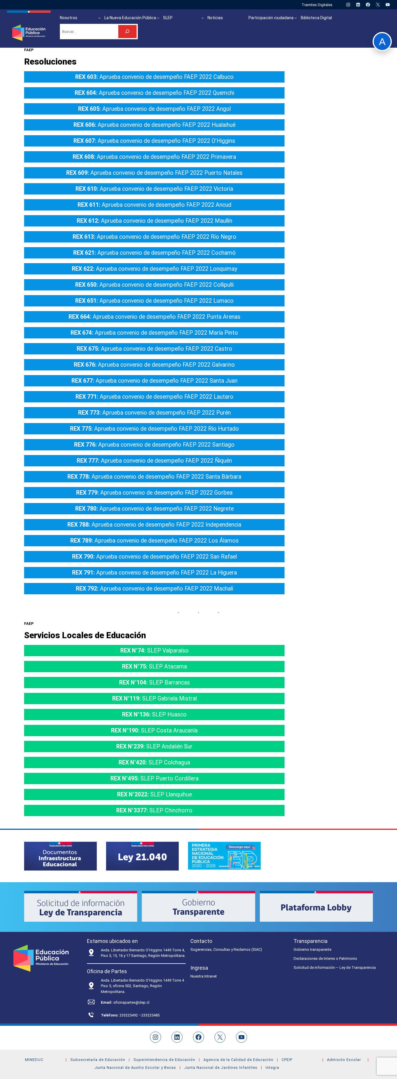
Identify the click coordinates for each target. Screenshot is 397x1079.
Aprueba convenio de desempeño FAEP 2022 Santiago (154, 444)
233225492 (129, 1015)
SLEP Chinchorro (154, 810)
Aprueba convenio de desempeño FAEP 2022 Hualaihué (154, 125)
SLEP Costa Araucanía (154, 730)
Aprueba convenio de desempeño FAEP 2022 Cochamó (154, 252)
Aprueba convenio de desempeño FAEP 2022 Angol (154, 109)
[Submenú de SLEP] (202, 18)
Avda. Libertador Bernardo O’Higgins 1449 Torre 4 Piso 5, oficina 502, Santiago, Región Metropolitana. (142, 986)
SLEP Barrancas (154, 682)
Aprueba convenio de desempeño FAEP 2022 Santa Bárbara (154, 476)
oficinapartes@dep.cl (131, 1002)
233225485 (150, 1015)
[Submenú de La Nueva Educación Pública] (158, 18)
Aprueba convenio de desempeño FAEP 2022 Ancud (154, 204)
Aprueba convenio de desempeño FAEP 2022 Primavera (154, 157)
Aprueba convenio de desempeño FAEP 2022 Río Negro (154, 236)
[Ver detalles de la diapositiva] (60, 856)
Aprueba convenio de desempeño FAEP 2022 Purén (154, 412)
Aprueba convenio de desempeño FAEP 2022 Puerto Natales (154, 173)
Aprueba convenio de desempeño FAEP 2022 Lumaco (154, 300)
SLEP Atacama (154, 666)
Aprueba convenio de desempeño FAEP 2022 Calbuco (154, 77)
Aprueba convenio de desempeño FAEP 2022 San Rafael (154, 556)
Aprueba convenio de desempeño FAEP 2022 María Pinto (154, 332)
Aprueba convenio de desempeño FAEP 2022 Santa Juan (154, 380)
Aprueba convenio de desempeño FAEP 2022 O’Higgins (154, 141)
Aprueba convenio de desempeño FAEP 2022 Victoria (154, 189)
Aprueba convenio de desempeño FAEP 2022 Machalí (154, 588)
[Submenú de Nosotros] (99, 18)
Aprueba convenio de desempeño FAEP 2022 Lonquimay (154, 268)
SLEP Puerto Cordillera (154, 778)
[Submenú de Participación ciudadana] (295, 18)
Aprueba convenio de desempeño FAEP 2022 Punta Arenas (154, 316)
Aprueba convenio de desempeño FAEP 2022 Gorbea (154, 492)
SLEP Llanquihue (154, 794)
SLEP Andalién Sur (154, 746)
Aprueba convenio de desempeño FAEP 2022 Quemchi (154, 93)
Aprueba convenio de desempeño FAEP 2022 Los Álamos (154, 540)
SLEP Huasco (154, 714)
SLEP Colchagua (154, 762)
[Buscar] (127, 31)
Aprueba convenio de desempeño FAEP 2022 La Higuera (154, 572)
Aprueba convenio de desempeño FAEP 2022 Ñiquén (154, 460)
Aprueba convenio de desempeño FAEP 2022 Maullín (154, 220)
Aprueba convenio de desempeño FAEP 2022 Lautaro (154, 396)
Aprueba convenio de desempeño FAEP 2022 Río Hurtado (154, 428)
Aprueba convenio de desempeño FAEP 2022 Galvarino (154, 364)
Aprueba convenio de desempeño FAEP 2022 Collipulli (154, 284)
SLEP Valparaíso (154, 650)
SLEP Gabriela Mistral (154, 698)
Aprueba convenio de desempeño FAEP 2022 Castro (154, 348)
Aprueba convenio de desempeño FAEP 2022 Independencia (154, 524)
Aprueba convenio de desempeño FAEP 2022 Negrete (154, 508)
